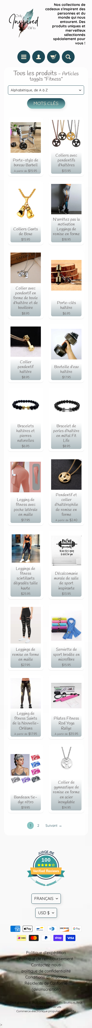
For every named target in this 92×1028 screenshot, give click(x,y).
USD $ (44, 912)
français (43, 898)
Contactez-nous (46, 964)
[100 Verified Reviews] (46, 888)
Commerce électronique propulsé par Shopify (46, 1011)
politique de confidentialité (46, 970)
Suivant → (53, 825)
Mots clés (46, 104)
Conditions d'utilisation (46, 977)
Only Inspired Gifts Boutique (57, 1002)
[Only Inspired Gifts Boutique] (23, 24)
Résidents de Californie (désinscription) (46, 986)
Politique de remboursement (46, 958)
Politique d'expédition (46, 952)
